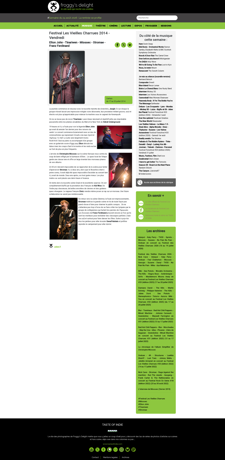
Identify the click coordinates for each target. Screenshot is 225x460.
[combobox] (157, 17)
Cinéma (113, 25)
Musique (87, 25)
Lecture (126, 25)
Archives (125, 457)
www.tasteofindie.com (112, 444)
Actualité (72, 25)
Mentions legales (110, 457)
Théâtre (101, 25)
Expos (138, 25)
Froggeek (151, 25)
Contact (95, 457)
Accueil (59, 25)
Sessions (166, 25)
